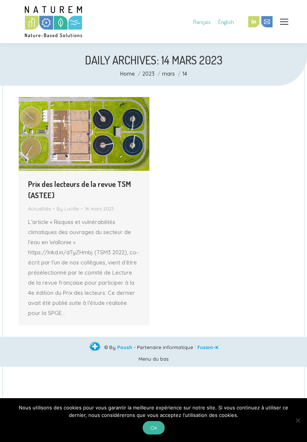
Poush (124, 347)
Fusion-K (207, 347)
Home (127, 73)
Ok (153, 427)
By (68, 209)
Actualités (39, 209)
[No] (297, 420)
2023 (148, 73)
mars (168, 73)
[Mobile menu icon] (284, 22)
